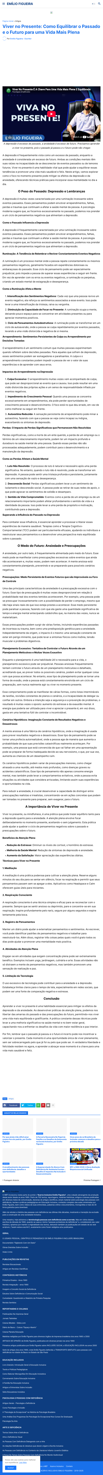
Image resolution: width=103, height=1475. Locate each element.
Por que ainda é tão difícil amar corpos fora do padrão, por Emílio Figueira (17, 1139)
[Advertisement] (51, 61)
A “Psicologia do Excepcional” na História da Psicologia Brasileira (29, 1412)
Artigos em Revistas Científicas (15, 1269)
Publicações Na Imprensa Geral (15, 1314)
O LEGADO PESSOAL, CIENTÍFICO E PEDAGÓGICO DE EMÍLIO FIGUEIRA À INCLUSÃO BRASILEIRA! (43, 1238)
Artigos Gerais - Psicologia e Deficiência (19, 1403)
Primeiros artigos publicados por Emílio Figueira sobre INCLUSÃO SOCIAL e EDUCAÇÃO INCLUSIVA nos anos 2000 (50, 1345)
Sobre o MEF (42, 1466)
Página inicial (8, 21)
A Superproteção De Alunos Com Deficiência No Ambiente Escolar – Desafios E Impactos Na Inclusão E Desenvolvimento (51, 1170)
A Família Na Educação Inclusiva (16, 1383)
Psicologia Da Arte (10, 1421)
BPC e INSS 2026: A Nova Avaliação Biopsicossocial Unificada (85, 1168)
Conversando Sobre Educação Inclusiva (19, 1378)
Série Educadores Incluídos (14, 1392)
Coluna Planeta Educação (13, 1332)
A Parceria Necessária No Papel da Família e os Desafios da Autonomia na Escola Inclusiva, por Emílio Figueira (51, 1140)
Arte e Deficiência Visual (12, 1437)
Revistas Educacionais (12, 1264)
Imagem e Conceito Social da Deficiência (19, 1289)
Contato (69, 1466)
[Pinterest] (43, 1105)
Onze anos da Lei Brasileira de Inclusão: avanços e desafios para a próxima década (85, 1139)
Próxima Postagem (91, 1180)
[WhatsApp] (38, 1105)
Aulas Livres (7, 1252)
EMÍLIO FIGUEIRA (20, 4)
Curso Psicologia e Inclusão (14, 1408)
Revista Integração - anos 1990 (15, 1285)
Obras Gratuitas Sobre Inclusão (15, 1247)
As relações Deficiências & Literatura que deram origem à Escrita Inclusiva (33, 1446)
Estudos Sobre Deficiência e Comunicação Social (23, 1293)
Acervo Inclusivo (57, 1466)
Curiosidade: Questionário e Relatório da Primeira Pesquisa (26, 1298)
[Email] (48, 1105)
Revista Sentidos (9, 1302)
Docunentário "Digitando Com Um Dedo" (19, 1243)
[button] (3, 4)
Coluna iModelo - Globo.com (14, 1323)
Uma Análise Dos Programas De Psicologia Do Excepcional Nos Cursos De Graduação (38, 1417)
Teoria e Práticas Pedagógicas (15, 1369)
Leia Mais (23, 1462)
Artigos (18, 21)
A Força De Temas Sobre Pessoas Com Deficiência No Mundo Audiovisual (33, 1455)
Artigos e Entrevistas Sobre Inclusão (17, 1387)
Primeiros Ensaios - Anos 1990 (15, 1280)
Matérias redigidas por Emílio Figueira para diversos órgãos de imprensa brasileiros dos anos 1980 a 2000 (46, 1336)
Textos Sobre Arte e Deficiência (15, 1432)
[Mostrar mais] (53, 1105)
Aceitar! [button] (11, 1468)
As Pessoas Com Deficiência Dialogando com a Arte (24, 1441)
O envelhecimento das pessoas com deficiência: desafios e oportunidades (16, 1169)
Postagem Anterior (11, 1180)
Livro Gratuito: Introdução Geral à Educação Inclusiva (24, 1365)
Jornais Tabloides (10, 1318)
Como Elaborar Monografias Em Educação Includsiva (24, 1374)
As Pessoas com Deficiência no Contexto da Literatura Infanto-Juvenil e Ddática (35, 1450)
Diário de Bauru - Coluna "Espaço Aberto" (20, 1327)
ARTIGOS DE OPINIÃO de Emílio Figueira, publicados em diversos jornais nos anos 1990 (38, 1341)
